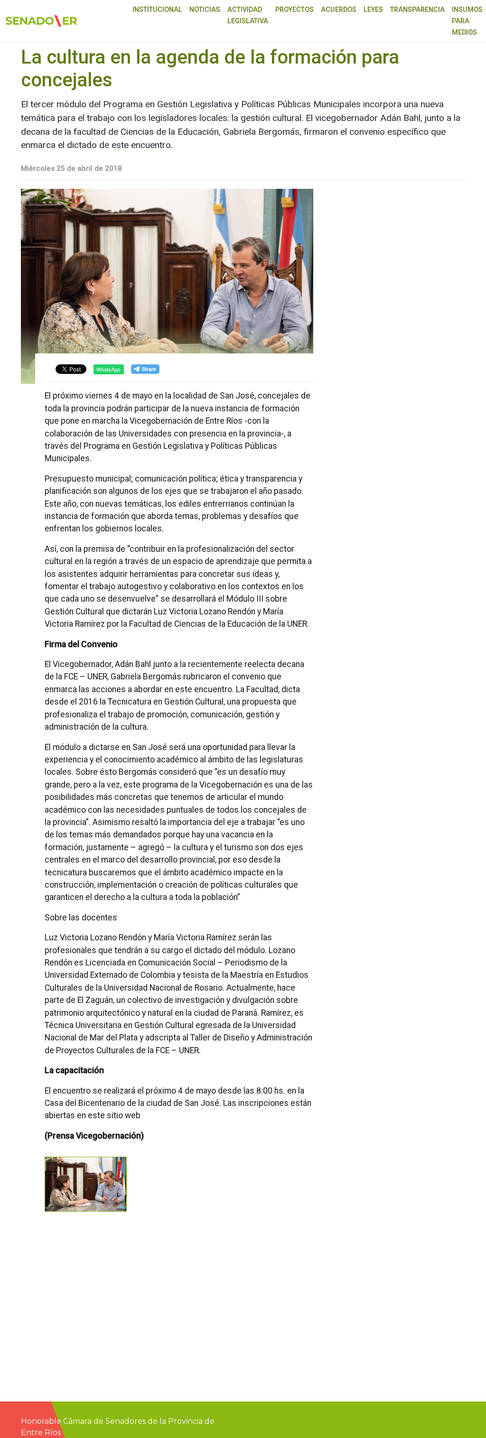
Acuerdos (338, 10)
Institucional (157, 10)
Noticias (204, 10)
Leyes (373, 10)
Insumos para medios (467, 21)
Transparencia (417, 10)
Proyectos (294, 10)
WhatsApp (108, 369)
